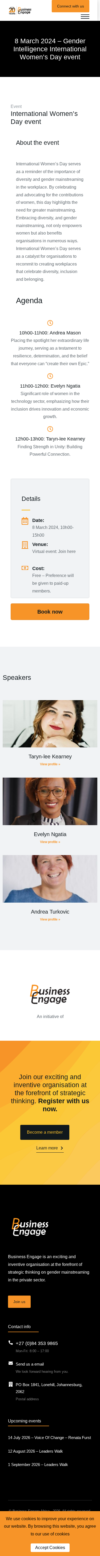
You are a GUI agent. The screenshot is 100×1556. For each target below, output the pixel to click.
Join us (19, 1302)
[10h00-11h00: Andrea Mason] (50, 323)
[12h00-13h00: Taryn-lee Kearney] (50, 429)
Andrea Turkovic (50, 912)
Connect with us (70, 6)
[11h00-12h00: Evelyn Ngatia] (50, 376)
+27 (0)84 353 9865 (37, 1343)
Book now (50, 612)
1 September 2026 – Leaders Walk (38, 1464)
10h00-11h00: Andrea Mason (50, 333)
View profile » (50, 764)
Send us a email (30, 1364)
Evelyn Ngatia (50, 834)
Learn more (47, 1148)
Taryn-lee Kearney (50, 756)
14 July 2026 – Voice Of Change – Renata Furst (49, 1437)
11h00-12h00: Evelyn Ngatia (50, 386)
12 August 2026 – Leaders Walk (35, 1451)
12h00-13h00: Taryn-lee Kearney (50, 439)
